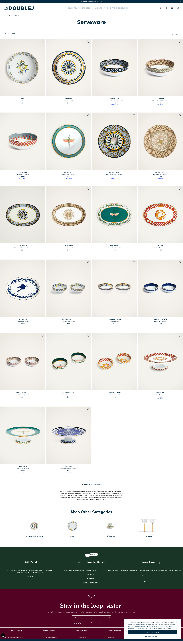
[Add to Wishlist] (42, 42)
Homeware (111, 8)
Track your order (81, 630)
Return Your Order (115, 630)
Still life (13, 34)
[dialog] (152, 629)
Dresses (89, 8)
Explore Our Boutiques (90, 582)
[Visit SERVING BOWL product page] (114, 67)
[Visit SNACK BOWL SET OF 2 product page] (68, 288)
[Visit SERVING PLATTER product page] (114, 141)
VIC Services (91, 578)
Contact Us (90, 574)
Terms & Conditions (51, 637)
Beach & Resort (99, 8)
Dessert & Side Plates (34, 536)
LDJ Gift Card (30, 576)
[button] (152, 636)
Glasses (148, 536)
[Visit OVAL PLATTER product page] (22, 214)
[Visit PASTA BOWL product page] (68, 67)
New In (70, 8)
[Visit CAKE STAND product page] (160, 361)
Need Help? (91, 555)
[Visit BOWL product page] (22, 67)
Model (6, 34)
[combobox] (151, 576)
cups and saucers (90, 499)
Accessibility (111, 637)
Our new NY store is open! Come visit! (91, 1)
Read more (169, 628)
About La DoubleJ (16, 630)
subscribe (109, 617)
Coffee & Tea (110, 536)
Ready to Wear (79, 8)
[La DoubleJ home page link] (20, 8)
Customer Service (49, 630)
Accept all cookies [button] (152, 632)
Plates (72, 536)
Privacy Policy (82, 637)
